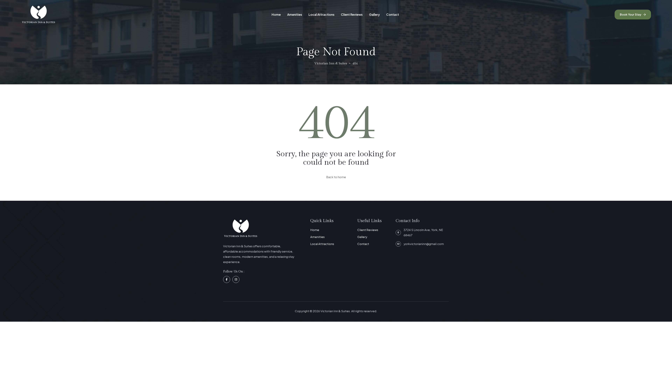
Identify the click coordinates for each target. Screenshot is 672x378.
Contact (392, 14)
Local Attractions (321, 14)
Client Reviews (352, 14)
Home (276, 14)
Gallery (374, 14)
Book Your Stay (630, 14)
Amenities (294, 14)
